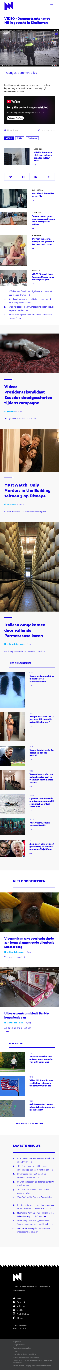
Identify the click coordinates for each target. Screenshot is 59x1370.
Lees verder (5, 207)
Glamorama (37, 190)
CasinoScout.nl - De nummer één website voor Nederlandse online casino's (32, 1361)
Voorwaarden (19, 1290)
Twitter (19, 1298)
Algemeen (36, 213)
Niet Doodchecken (14, 644)
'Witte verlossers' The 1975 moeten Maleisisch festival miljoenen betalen (31, 308)
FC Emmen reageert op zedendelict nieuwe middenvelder (35, 1183)
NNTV (19, 138)
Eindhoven (32, 138)
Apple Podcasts (23, 1314)
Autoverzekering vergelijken (22, 1348)
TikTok (19, 1318)
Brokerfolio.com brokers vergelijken (24, 1354)
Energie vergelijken (19, 1345)
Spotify (19, 1310)
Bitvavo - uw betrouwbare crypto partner (26, 1357)
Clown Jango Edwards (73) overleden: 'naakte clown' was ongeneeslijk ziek (33, 1222)
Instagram (20, 1306)
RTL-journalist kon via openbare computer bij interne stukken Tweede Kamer (35, 1207)
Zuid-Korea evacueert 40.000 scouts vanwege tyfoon (33, 1191)
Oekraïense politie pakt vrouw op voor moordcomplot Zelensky (33, 1230)
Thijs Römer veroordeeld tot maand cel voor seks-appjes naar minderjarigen (34, 1168)
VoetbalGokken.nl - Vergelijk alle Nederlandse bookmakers (32, 1365)
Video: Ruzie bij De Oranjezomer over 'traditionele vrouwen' (30, 316)
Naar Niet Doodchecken (29, 1123)
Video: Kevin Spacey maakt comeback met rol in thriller (35, 1160)
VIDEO (9, 138)
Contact (16, 1286)
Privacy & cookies (29, 1286)
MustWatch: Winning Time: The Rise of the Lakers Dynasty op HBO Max (35, 1214)
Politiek (36, 271)
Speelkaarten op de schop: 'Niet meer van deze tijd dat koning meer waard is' (30, 301)
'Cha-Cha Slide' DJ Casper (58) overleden (34, 1197)
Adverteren (44, 1286)
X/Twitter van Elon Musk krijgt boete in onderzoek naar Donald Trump (30, 293)
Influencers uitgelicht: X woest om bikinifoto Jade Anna (31, 1176)
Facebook (20, 1302)
